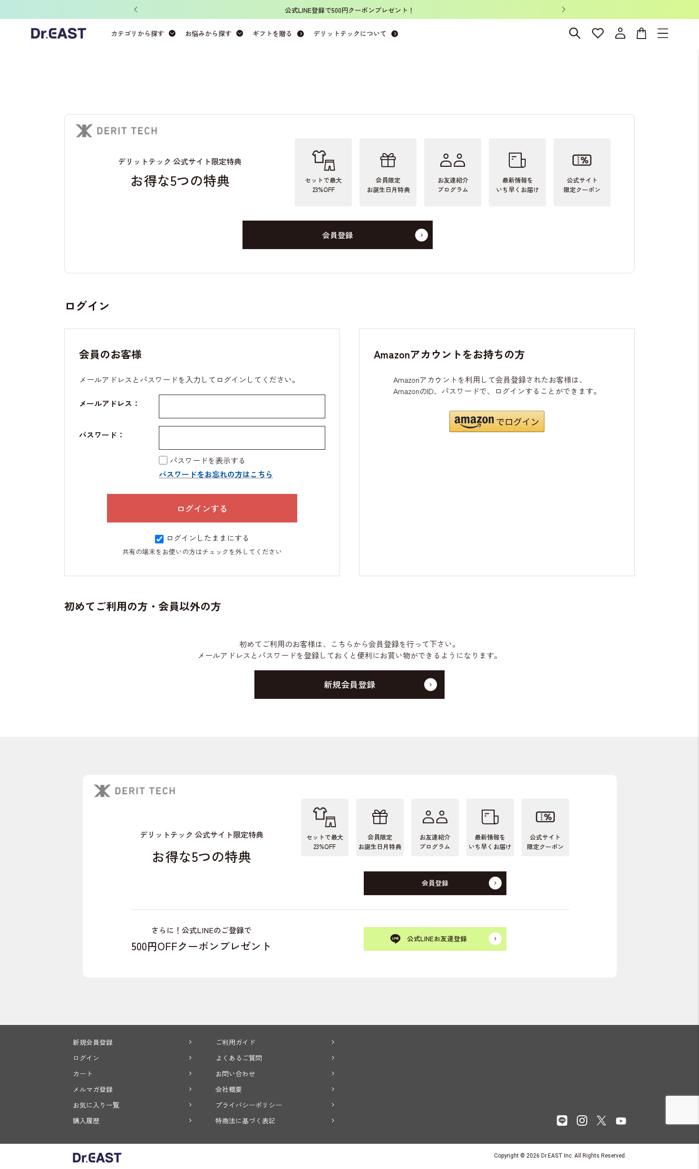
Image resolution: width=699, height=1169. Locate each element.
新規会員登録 (93, 1042)
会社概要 (228, 1089)
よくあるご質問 (238, 1058)
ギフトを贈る (272, 33)
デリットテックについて (350, 33)
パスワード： (102, 434)
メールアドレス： (109, 403)
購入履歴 (86, 1120)
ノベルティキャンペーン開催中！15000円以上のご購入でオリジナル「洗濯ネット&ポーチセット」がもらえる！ (415, 10)
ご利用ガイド (235, 1042)
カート (83, 1073)
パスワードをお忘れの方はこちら (216, 474)
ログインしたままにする (208, 537)
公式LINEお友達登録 (437, 938)
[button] (496, 421)
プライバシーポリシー (248, 1105)
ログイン (86, 1058)
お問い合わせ (235, 1073)
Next (563, 9)
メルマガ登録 (93, 1089)
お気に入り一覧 (96, 1105)
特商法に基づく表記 (245, 1120)
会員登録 (337, 235)
